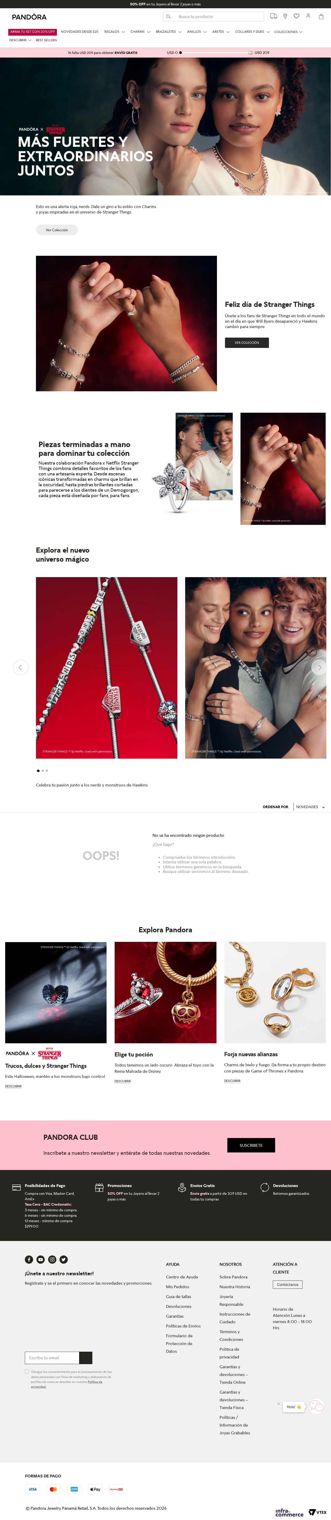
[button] (38, 771)
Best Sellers (46, 40)
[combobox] (213, 16)
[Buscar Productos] (171, 16)
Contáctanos (287, 1284)
